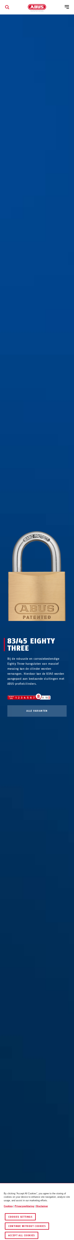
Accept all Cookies (21, 1235)
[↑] (30, 627)
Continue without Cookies (27, 1226)
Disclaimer (42, 1206)
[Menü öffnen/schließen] (67, 7)
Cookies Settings (20, 1216)
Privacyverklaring (24, 1206)
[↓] (43, 627)
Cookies (8, 1206)
